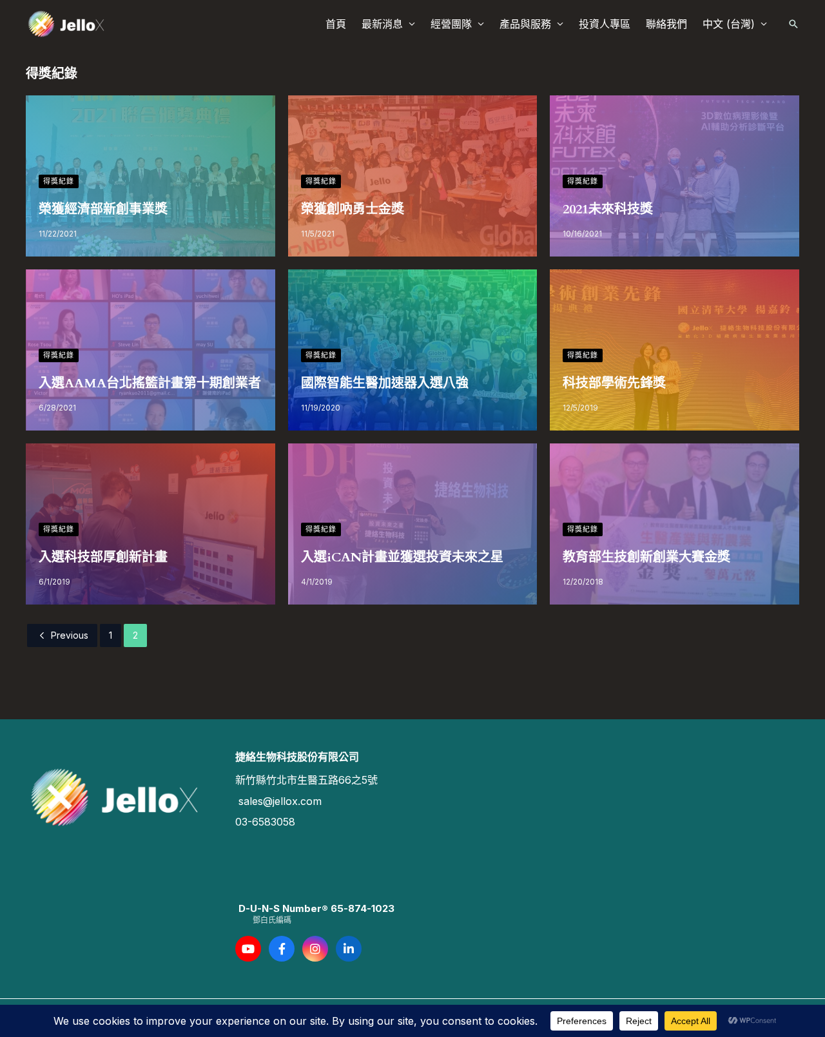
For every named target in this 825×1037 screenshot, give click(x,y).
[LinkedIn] (349, 949)
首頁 (335, 23)
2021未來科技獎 (608, 209)
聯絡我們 (666, 23)
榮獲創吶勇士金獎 (352, 209)
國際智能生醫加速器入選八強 (385, 383)
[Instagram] (315, 949)
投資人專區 (604, 23)
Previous (69, 635)
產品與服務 (525, 23)
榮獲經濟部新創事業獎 (103, 209)
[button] (793, 24)
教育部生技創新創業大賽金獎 (646, 557)
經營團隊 (451, 23)
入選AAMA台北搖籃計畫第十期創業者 (150, 383)
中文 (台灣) (729, 23)
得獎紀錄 (58, 181)
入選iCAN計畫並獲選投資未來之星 (402, 557)
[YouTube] (248, 949)
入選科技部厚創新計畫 (103, 557)
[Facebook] (282, 949)
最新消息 (382, 23)
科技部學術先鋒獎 (614, 383)
